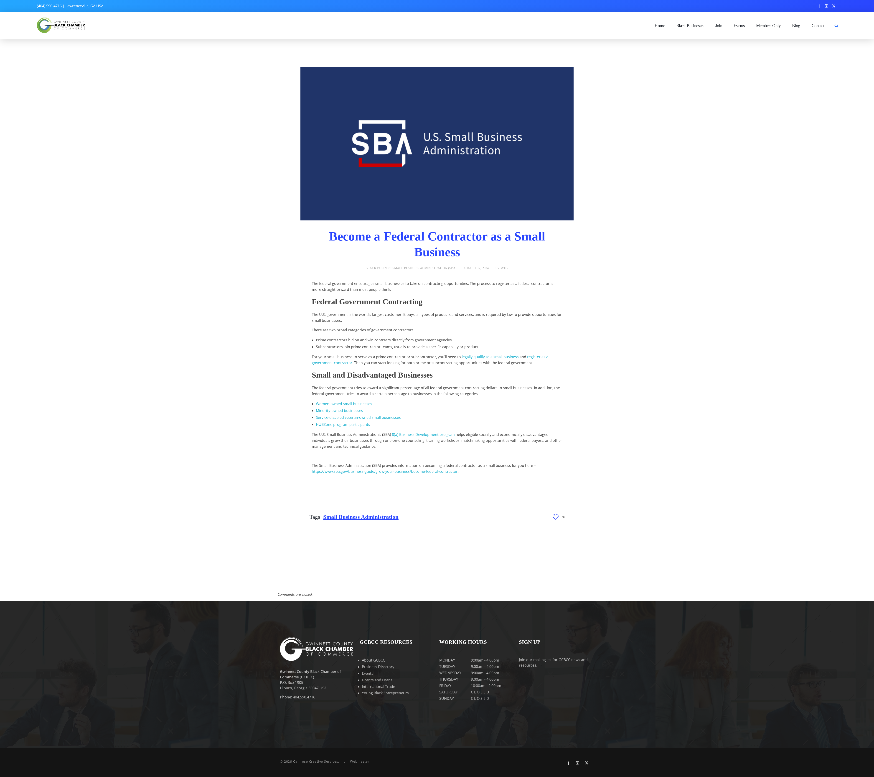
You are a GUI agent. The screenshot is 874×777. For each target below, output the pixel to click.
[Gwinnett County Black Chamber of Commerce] (61, 25)
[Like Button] (555, 517)
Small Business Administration (361, 517)
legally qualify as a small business (490, 356)
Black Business (379, 268)
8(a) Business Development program (423, 434)
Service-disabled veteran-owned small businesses (358, 417)
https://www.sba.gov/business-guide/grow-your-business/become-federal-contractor (385, 471)
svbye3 (501, 268)
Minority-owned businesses (339, 410)
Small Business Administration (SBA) (424, 268)
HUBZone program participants (343, 424)
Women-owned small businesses (344, 403)
